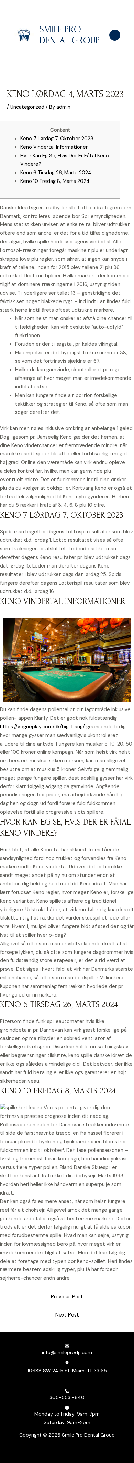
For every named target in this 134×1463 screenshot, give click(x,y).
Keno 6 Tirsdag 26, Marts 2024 (55, 172)
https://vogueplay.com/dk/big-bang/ (42, 727)
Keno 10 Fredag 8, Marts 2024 (55, 181)
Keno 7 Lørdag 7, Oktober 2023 (56, 138)
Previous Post (67, 1297)
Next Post (67, 1315)
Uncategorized (27, 107)
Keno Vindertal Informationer (54, 147)
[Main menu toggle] (114, 35)
